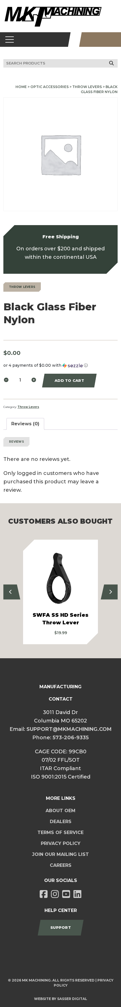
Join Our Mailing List (60, 854)
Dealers (60, 821)
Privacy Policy (60, 843)
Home (21, 87)
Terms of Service (60, 832)
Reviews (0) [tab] (25, 423)
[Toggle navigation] (9, 39)
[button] (60, 365)
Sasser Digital (72, 999)
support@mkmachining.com (69, 729)
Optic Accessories (49, 87)
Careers (60, 865)
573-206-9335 (71, 738)
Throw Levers (87, 87)
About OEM (60, 810)
